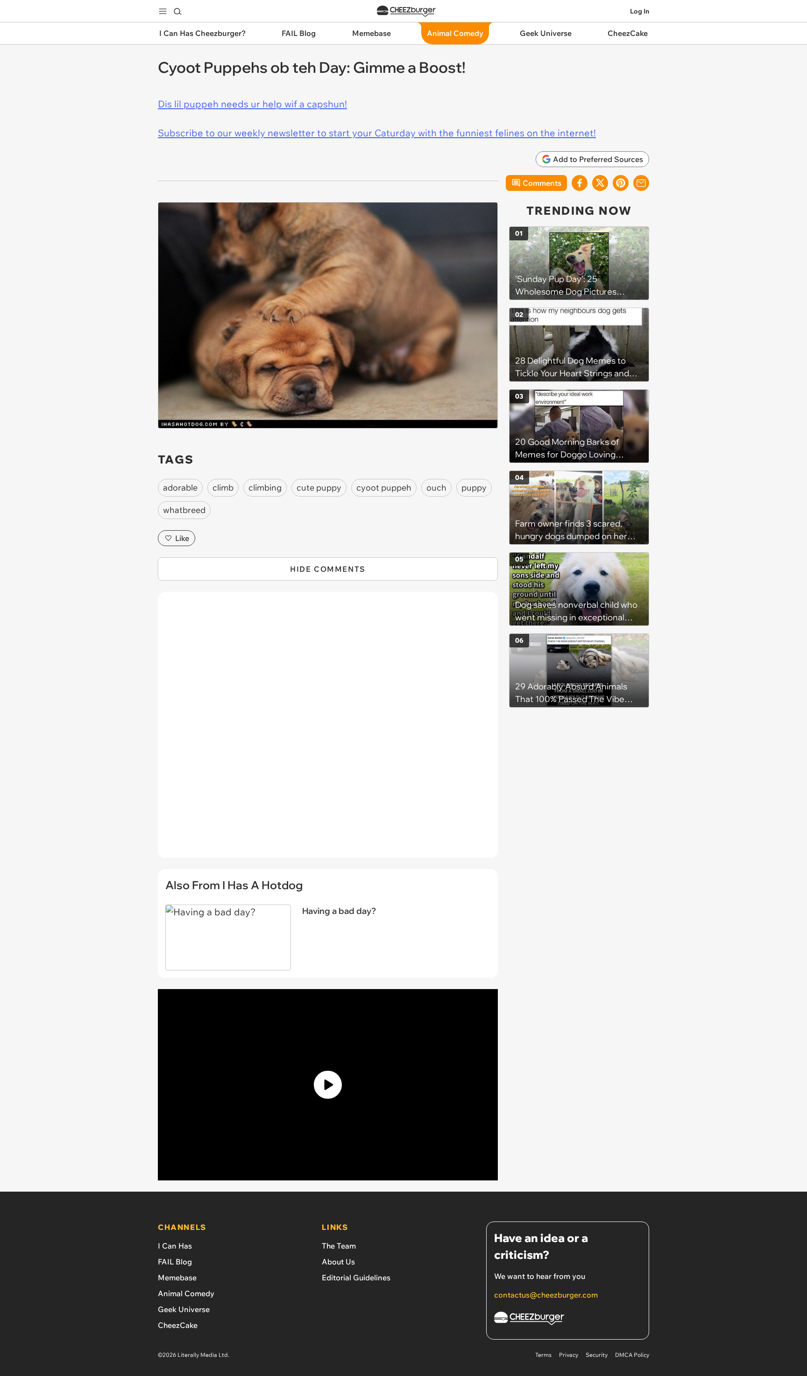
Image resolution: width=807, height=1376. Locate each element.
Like (182, 538)
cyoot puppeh (383, 487)
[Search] (177, 11)
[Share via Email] (641, 183)
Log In (639, 11)
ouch (436, 487)
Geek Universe (184, 1309)
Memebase (177, 1277)
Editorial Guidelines (356, 1277)
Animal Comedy (186, 1293)
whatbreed (184, 510)
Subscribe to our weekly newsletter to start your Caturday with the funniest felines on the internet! (377, 133)
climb (223, 487)
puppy (474, 487)
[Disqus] (327, 730)
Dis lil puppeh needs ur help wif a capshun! (252, 104)
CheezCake (178, 1325)
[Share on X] (600, 183)
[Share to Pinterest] (621, 183)
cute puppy (319, 487)
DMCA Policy (632, 1354)
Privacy (568, 1354)
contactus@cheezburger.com (546, 1294)
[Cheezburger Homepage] (406, 11)
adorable (180, 487)
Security (597, 1354)
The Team (339, 1245)
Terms (543, 1354)
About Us (338, 1261)
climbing (265, 487)
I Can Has (175, 1245)
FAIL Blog (175, 1261)
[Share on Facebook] (580, 183)
